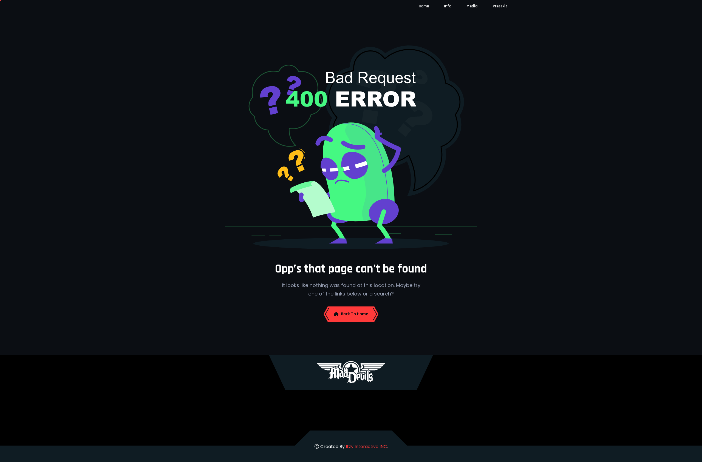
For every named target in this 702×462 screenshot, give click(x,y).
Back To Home (354, 314)
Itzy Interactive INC (366, 446)
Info (447, 6)
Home (424, 6)
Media (472, 6)
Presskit (500, 6)
